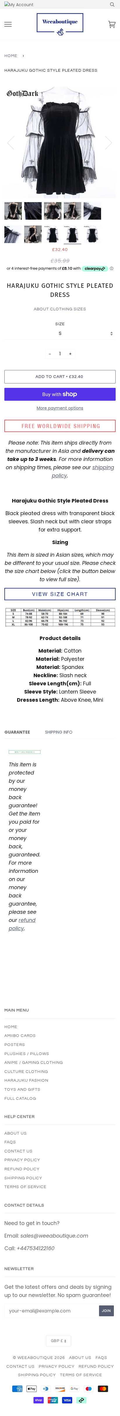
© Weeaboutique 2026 (39, 1358)
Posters (14, 1045)
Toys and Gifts (22, 1090)
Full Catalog (20, 1099)
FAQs (10, 1142)
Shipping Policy (23, 1178)
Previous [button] (14, 142)
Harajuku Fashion (26, 1080)
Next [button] (105, 142)
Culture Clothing (26, 1072)
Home (10, 56)
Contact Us (18, 1151)
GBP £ (57, 1341)
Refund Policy (22, 1169)
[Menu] (8, 24)
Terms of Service (25, 1187)
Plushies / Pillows (26, 1054)
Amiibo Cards (20, 1036)
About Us (15, 1133)
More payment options (60, 408)
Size (60, 324)
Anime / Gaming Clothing (33, 1063)
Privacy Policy (22, 1160)
